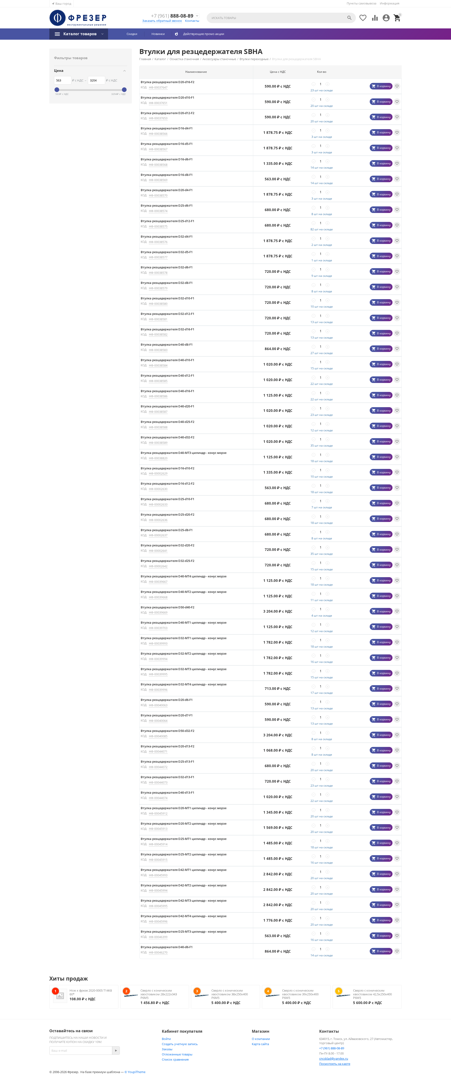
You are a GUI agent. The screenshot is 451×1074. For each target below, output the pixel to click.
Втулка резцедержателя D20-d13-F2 (167, 746)
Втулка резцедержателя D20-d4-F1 (167, 190)
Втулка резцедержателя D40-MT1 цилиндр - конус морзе (183, 622)
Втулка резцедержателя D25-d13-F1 (167, 761)
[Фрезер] (77, 18)
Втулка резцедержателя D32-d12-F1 (167, 314)
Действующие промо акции (202, 34)
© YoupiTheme (134, 1072)
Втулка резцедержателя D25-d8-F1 (167, 530)
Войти (166, 1039)
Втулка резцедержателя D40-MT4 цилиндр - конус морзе (183, 576)
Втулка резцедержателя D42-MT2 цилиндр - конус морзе (183, 885)
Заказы (167, 1049)
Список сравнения (175, 1059)
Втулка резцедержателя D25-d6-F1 (167, 205)
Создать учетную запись (180, 1044)
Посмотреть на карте (334, 1064)
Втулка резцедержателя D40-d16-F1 (167, 391)
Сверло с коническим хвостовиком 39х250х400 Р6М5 (300, 994)
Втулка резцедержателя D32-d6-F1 (167, 267)
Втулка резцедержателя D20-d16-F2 (167, 82)
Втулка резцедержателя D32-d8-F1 (167, 283)
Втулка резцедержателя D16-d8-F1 (167, 175)
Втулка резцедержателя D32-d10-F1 (167, 298)
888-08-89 (172, 16)
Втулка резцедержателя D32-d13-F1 (167, 777)
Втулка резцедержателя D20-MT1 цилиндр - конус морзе (183, 808)
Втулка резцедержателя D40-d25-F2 (167, 422)
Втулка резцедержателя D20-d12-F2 (167, 113)
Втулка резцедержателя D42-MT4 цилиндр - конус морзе (183, 916)
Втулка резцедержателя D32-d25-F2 (167, 561)
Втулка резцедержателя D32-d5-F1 (167, 252)
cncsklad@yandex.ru (333, 1058)
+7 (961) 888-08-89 (331, 1048)
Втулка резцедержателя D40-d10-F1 (167, 360)
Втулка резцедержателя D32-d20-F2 (167, 545)
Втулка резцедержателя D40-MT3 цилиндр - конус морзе (183, 453)
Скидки (132, 34)
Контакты (192, 21)
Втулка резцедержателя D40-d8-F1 (167, 344)
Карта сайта (260, 1044)
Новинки (158, 34)
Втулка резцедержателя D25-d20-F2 (167, 514)
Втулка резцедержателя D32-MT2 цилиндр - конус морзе (183, 653)
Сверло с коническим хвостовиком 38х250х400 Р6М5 (229, 994)
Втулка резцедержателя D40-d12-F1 (167, 375)
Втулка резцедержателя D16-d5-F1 (167, 144)
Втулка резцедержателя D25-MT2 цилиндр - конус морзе (183, 854)
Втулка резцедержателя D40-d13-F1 (167, 792)
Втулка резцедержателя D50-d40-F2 (167, 607)
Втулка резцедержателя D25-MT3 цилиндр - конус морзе (183, 931)
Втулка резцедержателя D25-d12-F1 (167, 221)
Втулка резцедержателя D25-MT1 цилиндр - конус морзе (183, 839)
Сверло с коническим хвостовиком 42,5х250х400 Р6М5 (372, 994)
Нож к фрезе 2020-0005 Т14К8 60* (91, 992)
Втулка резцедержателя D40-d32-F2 (167, 437)
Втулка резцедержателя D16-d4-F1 (167, 128)
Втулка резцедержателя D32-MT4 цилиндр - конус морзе (183, 684)
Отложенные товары (177, 1054)
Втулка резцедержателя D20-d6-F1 (167, 700)
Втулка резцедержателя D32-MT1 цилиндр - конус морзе (183, 638)
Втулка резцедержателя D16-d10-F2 (167, 468)
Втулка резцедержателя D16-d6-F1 (167, 159)
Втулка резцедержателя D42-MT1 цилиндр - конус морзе (183, 870)
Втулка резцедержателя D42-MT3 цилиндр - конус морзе (183, 900)
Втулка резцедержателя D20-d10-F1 (167, 97)
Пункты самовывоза (361, 3)
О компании (261, 1039)
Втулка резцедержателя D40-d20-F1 (167, 406)
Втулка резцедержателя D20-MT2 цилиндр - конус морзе (183, 823)
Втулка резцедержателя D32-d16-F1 (167, 329)
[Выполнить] (116, 1051)
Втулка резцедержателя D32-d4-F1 (167, 236)
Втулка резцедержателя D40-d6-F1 (167, 947)
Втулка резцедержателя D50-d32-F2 (167, 731)
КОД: (144, 87)
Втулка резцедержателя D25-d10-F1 (167, 499)
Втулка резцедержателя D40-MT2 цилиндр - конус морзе (183, 592)
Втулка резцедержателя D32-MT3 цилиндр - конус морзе (183, 669)
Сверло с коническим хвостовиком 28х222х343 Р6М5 (158, 994)
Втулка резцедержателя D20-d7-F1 (167, 715)
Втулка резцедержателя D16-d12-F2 (167, 483)
